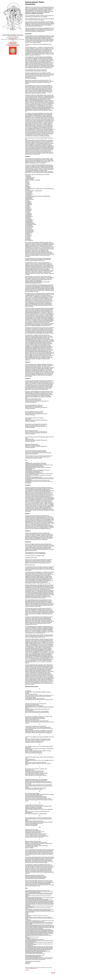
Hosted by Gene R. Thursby (12, 45)
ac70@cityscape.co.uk (12, 38)
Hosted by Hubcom (13, 43)
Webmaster (16, 36)
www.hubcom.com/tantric (13, 42)
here (43, 19)
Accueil (53, 972)
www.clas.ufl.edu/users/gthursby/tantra (12, 44)
